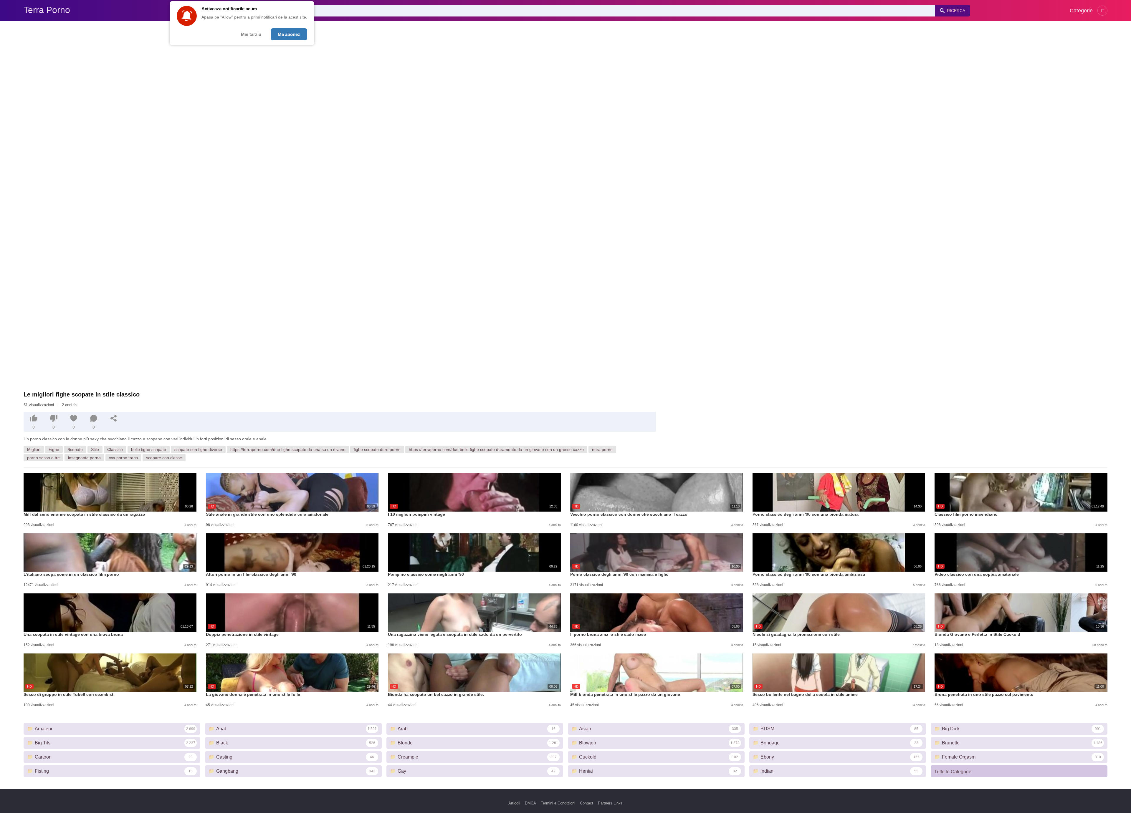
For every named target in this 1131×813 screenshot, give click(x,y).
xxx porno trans (123, 457)
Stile (95, 449)
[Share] (113, 418)
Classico (115, 449)
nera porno (602, 449)
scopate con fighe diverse (198, 449)
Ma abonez (289, 34)
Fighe (54, 449)
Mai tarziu (251, 34)
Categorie (1081, 11)
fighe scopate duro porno (377, 449)
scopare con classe (164, 457)
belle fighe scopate (148, 449)
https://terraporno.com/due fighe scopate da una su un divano (287, 449)
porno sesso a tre (43, 457)
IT (1102, 10)
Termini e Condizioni (558, 803)
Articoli (514, 803)
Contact (586, 803)
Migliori (33, 449)
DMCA (530, 803)
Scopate (75, 449)
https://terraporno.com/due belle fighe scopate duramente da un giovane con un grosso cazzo (496, 449)
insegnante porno (84, 457)
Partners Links (610, 803)
